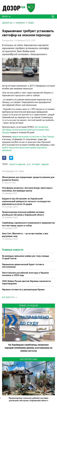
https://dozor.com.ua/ (20, 7)
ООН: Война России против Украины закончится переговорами (26, 282)
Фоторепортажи (28, 359)
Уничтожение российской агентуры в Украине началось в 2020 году (25, 273)
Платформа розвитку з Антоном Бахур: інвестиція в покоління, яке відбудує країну (27, 189)
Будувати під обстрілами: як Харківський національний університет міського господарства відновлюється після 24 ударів (26, 201)
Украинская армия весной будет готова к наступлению (23, 265)
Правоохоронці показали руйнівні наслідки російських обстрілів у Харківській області (23, 213)
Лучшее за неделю (28, 305)
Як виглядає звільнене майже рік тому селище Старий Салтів (25, 257)
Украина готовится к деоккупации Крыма (23, 289)
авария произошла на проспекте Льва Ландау (33, 136)
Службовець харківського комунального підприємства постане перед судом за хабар (28, 224)
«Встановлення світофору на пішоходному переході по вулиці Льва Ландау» (25, 130)
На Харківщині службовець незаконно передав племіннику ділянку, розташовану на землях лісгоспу (28, 347)
